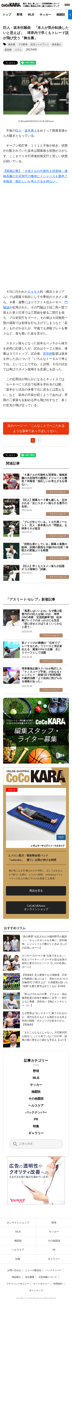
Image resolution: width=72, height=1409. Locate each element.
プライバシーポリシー (17, 1283)
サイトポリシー (41, 1283)
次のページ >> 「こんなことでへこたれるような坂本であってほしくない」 (36, 428)
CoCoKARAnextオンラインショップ (36, 907)
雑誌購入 (16, 1277)
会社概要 (29, 1277)
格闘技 (60, 14)
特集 (36, 1126)
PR (36, 1119)
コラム (18, 49)
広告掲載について (47, 1277)
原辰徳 (8, 49)
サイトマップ (36, 1290)
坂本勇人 (56, 44)
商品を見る (36, 890)
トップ (7, 14)
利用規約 (58, 1283)
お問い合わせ (14, 1270)
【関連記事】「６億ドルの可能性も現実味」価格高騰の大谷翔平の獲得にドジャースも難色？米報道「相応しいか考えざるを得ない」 (35, 176)
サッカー (45, 14)
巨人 (18, 130)
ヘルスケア (36, 1105)
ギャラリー (36, 1133)
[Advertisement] (36, 236)
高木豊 (11, 44)
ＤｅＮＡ (34, 291)
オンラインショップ (18, 1222)
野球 (19, 14)
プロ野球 (22, 44)
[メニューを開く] (67, 5)
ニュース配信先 (33, 1270)
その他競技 (36, 1098)
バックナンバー (36, 1112)
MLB (31, 14)
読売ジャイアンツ (40, 44)
